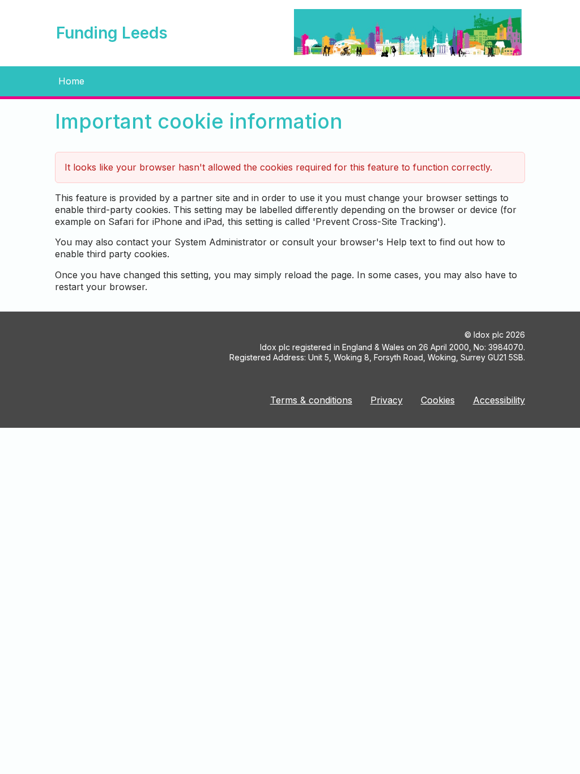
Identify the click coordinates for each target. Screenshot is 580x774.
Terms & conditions (311, 400)
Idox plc (489, 334)
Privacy (386, 400)
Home (71, 81)
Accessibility (499, 400)
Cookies (438, 400)
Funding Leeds (112, 32)
